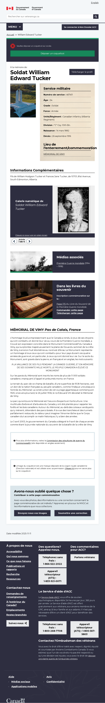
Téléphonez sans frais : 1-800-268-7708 (52, 627)
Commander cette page (70, 310)
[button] (13, 241)
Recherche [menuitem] (13, 574)
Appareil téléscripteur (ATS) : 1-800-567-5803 (84, 629)
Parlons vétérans (84, 557)
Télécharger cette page (70, 313)
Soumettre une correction (72, 513)
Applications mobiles (24, 686)
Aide (11, 676)
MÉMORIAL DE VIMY (54, 154)
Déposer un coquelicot (52, 53)
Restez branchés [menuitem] (16, 614)
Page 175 (61, 304)
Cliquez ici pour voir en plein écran (31, 235)
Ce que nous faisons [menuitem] (18, 561)
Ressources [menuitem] (13, 579)
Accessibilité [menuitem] (14, 551)
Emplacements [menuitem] (15, 610)
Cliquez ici (69, 468)
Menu (15, 26)
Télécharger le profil (82, 72)
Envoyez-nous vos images (32, 513)
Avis (49, 676)
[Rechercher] (96, 16)
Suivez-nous (19, 624)
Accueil (10, 35)
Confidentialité (55, 681)
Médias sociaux (20, 681)
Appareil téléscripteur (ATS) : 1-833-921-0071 (52, 576)
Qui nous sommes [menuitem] (17, 556)
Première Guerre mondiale (70, 263)
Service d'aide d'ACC (50, 597)
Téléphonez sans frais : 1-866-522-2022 (52, 560)
